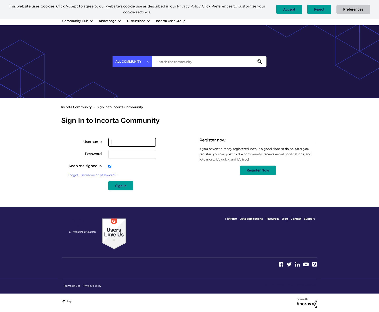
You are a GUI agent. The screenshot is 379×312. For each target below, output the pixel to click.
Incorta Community (76, 107)
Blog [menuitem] (285, 218)
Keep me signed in (85, 166)
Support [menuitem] (309, 218)
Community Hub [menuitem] (75, 21)
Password (93, 154)
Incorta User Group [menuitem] (170, 21)
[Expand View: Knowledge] (119, 21)
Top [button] (69, 301)
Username (92, 142)
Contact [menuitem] (296, 218)
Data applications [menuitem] (251, 218)
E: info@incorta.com (82, 231)
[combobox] (209, 61)
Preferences (353, 9)
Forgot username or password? (92, 175)
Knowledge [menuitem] (107, 21)
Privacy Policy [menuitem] (92, 285)
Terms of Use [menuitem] (71, 285)
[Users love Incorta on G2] (114, 233)
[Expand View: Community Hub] (91, 21)
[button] (289, 9)
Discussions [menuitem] (136, 21)
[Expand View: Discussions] (148, 21)
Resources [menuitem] (272, 218)
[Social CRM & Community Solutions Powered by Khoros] (307, 303)
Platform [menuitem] (231, 218)
